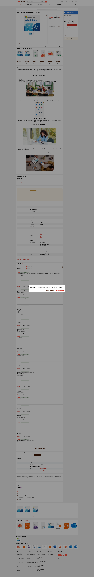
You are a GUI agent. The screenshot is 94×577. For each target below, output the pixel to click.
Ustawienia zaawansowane (50, 290)
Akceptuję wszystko (60, 290)
